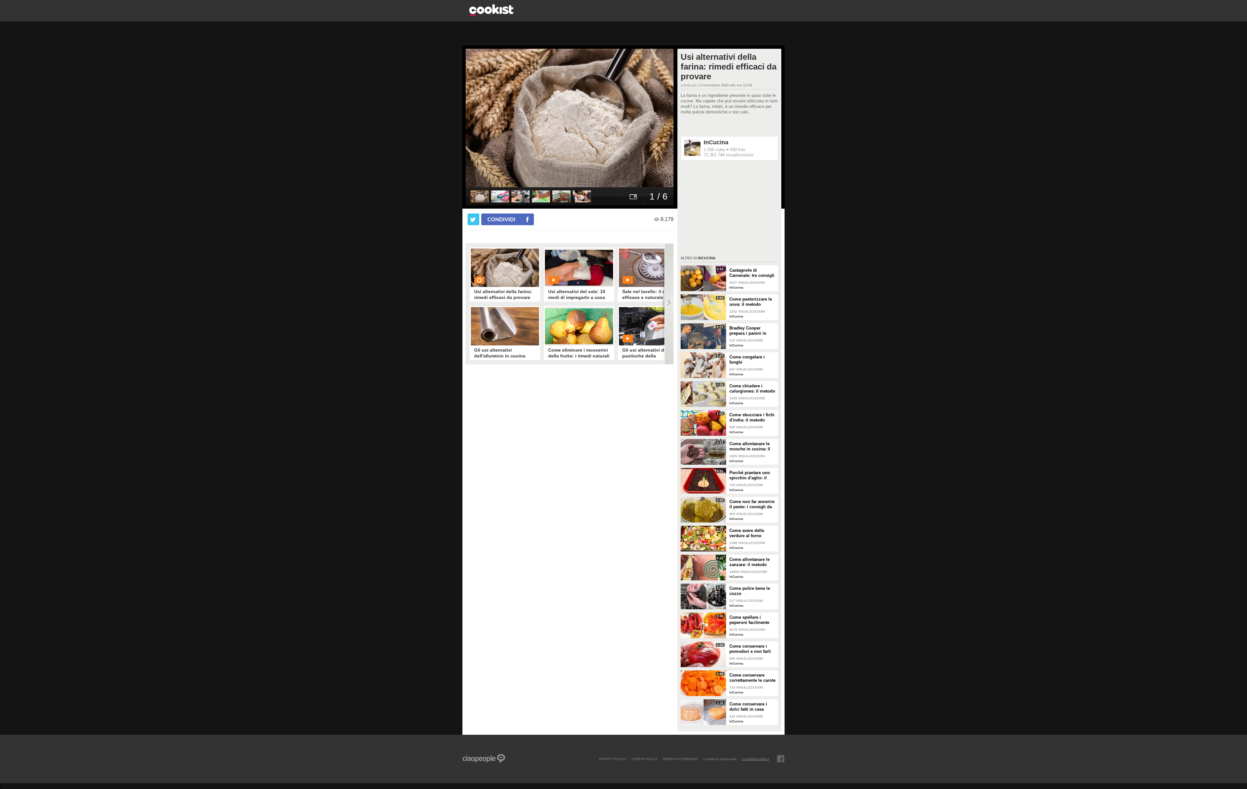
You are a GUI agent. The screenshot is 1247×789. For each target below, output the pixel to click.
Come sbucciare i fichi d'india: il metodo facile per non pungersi (752, 417)
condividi (501, 219)
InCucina (716, 142)
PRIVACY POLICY (613, 758)
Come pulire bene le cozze (749, 591)
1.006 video (714, 149)
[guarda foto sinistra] (486, 118)
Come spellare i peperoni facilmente (749, 620)
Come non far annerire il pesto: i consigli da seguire (752, 504)
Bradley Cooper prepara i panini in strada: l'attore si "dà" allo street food (751, 331)
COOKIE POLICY (645, 758)
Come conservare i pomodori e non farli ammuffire (750, 649)
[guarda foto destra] (590, 118)
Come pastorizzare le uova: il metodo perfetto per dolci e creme (750, 302)
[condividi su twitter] (473, 219)
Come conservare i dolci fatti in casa (748, 707)
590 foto (737, 149)
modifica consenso (680, 758)
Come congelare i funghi (747, 360)
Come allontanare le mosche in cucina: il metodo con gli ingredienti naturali (749, 446)
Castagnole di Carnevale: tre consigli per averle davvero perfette (752, 273)
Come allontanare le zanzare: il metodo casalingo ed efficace (750, 562)
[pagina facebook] (780, 758)
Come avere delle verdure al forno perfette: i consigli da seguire (750, 533)
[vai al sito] (491, 14)
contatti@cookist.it (755, 758)
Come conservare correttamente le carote (752, 678)
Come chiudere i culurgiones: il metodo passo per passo (752, 388)
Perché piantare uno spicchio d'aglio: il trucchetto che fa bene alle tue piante (751, 475)
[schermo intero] (633, 196)
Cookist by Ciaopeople (720, 758)
